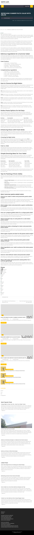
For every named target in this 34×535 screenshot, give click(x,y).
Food (7, 297)
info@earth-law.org (17, 532)
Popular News (27, 6)
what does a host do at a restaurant (7, 515)
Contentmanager (7, 18)
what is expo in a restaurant (5, 524)
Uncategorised (3, 395)
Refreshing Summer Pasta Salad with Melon (10, 337)
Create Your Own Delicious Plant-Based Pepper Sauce (12, 498)
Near (1, 393)
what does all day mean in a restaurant (7, 523)
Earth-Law (5, 2)
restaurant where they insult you (6, 516)
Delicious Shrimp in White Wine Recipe (9, 451)
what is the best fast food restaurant (7, 518)
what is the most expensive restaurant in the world (9, 525)
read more (4, 322)
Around (2, 390)
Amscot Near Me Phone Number (8, 428)
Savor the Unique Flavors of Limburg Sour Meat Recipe (26, 302)
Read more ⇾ (4, 410)
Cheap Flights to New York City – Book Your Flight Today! (13, 404)
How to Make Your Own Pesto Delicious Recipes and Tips (8, 302)
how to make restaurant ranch (6, 517)
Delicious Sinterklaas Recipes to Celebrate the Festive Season (14, 440)
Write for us (3, 511)
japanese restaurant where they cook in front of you (9, 526)
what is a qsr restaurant (5, 522)
